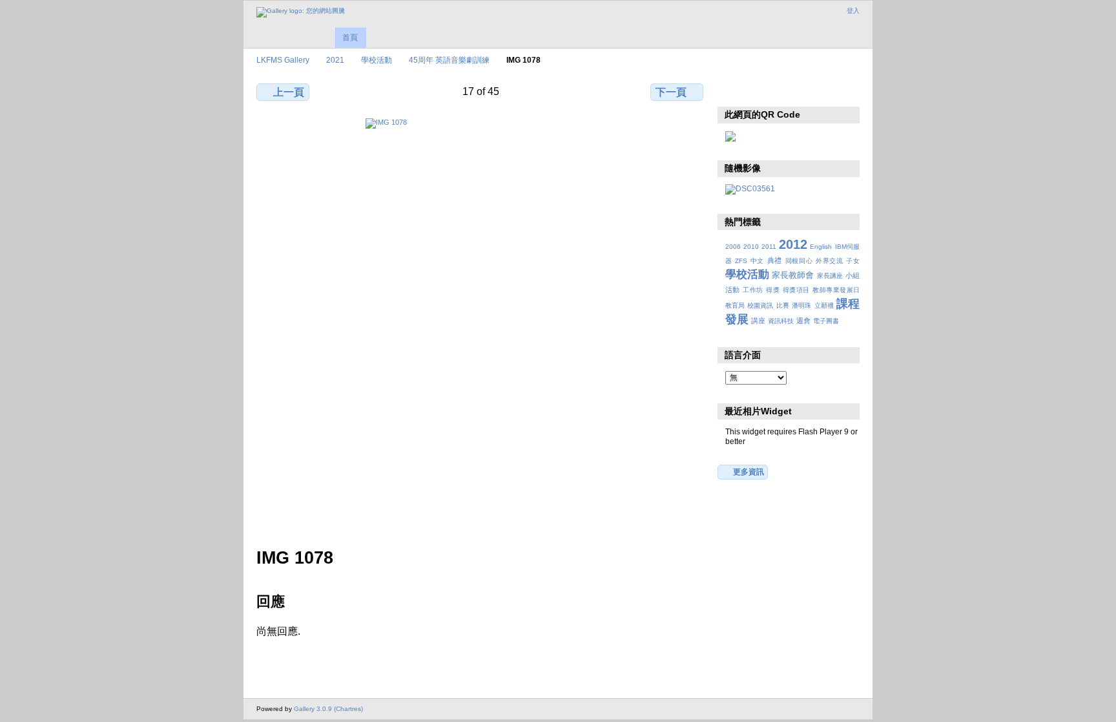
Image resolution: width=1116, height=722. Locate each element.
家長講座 (830, 275)
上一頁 (288, 92)
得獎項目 (796, 289)
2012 (793, 244)
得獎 (773, 289)
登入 (853, 10)
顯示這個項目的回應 (760, 90)
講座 (758, 320)
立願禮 (824, 305)
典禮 (774, 260)
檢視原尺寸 (732, 90)
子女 (853, 260)
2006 (733, 246)
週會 (803, 320)
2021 (335, 60)
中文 (757, 260)
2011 (768, 246)
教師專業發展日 (836, 289)
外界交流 (829, 260)
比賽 (782, 305)
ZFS (741, 260)
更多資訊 (748, 471)
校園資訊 (760, 305)
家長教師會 (793, 275)
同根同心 (799, 260)
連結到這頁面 (815, 90)
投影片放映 (787, 90)
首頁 (350, 37)
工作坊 (753, 289)
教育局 (735, 305)
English (821, 246)
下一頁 (671, 92)
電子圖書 (826, 320)
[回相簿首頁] (300, 12)
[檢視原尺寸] (481, 325)
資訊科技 (781, 320)
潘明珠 (801, 305)
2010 (751, 246)
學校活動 (376, 60)
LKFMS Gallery (282, 60)
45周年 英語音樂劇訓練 (449, 60)
